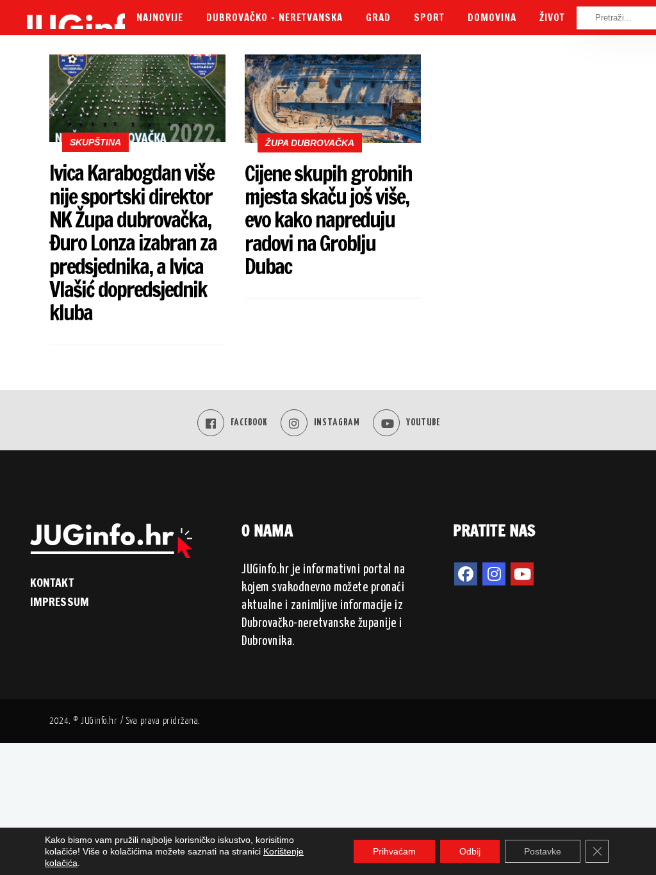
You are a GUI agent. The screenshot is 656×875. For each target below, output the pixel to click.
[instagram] (493, 573)
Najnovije (159, 17)
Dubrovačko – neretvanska (274, 17)
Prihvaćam (394, 851)
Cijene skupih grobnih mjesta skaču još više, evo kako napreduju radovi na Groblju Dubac (328, 219)
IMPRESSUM (59, 601)
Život (552, 17)
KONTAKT (52, 582)
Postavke (542, 851)
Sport (429, 17)
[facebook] (465, 573)
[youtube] (522, 573)
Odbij (469, 851)
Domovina (492, 17)
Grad (378, 17)
